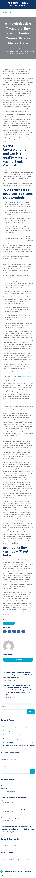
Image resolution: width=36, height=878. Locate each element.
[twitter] (9, 631)
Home (11, 49)
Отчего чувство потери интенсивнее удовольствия (18, 727)
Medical (27, 859)
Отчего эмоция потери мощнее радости (15, 735)
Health (10, 859)
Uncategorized (20, 49)
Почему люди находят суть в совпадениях (15, 739)
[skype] (23, 631)
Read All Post (18, 659)
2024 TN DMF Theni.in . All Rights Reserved (17, 871)
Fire (4, 859)
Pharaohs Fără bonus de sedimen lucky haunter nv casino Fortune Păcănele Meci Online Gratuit (19, 744)
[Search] (32, 771)
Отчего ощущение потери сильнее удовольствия (17, 731)
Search (3, 707)
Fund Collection (7, 875)
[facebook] (5, 631)
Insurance (18, 859)
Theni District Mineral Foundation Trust (18, 4)
